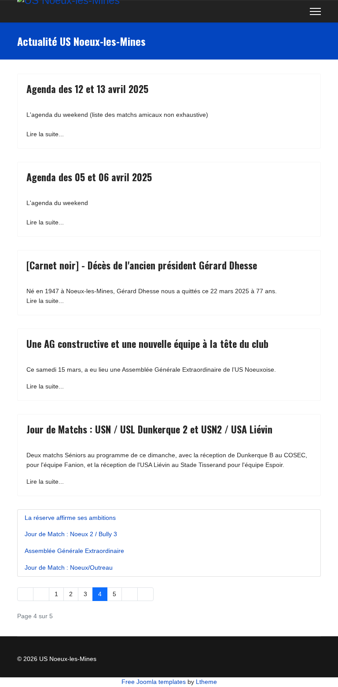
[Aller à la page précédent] (41, 594)
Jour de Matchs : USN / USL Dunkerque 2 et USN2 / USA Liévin (149, 429)
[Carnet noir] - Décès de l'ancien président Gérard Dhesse (141, 265)
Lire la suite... (45, 134)
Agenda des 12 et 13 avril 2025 (87, 89)
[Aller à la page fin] (145, 594)
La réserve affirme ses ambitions (70, 517)
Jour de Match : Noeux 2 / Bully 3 (71, 534)
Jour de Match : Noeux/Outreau (69, 567)
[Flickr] (298, 11)
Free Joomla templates (153, 681)
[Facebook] (285, 11)
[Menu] (315, 11)
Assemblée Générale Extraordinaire (74, 550)
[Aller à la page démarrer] (25, 594)
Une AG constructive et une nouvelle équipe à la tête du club (147, 343)
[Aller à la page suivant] (129, 594)
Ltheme (206, 681)
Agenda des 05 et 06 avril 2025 (89, 177)
